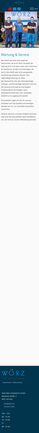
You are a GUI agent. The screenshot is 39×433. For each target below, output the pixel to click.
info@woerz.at (9, 404)
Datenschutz (17, 382)
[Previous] (3, 30)
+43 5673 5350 (9, 406)
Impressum (7, 382)
